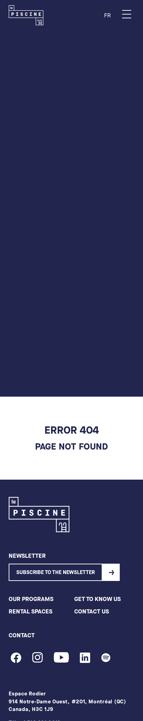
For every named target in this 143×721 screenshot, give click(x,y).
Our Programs (31, 599)
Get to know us (97, 599)
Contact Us (91, 612)
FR (107, 15)
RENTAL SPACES (30, 612)
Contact (22, 635)
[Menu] (126, 14)
